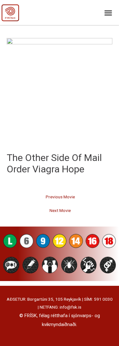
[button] (108, 12)
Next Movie (60, 210)
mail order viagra (54, 163)
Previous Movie (60, 196)
